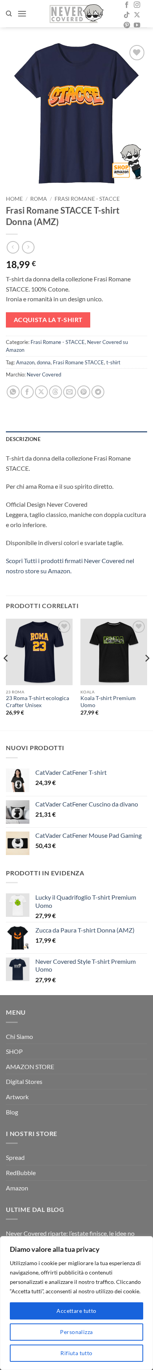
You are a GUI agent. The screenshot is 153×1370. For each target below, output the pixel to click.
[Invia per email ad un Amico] (69, 391)
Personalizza (76, 1332)
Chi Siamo (19, 1036)
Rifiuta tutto (76, 1353)
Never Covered (44, 374)
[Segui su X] (137, 15)
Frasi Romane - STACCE (87, 199)
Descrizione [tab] (23, 439)
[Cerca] (9, 13)
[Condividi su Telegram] (97, 391)
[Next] (146, 674)
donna (44, 362)
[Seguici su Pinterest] (127, 25)
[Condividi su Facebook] (27, 391)
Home (14, 199)
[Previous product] (28, 247)
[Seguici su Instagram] (137, 5)
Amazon (25, 362)
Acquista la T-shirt (48, 319)
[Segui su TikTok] (127, 15)
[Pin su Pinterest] (83, 391)
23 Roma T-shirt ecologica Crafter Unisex (37, 701)
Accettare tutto (76, 1310)
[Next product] (13, 247)
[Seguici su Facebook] (127, 5)
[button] (22, 13)
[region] (76, 1303)
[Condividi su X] (41, 391)
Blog (12, 1112)
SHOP (14, 1051)
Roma (38, 199)
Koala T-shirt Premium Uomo (108, 701)
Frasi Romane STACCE (78, 362)
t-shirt (113, 362)
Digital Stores (24, 1081)
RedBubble (21, 1172)
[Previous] (6, 674)
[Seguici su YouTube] (137, 25)
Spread (15, 1157)
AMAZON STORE (30, 1066)
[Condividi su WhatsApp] (13, 391)
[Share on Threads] (55, 391)
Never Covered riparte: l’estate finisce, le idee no (70, 1233)
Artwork (17, 1096)
